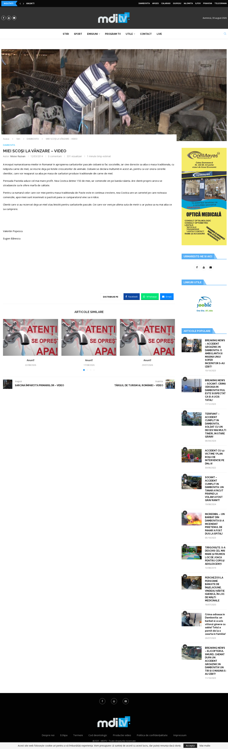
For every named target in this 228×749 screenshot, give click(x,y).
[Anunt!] (30, 337)
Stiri (66, 34)
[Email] (14, 18)
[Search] (225, 34)
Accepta (190, 745)
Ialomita (188, 3)
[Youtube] (9, 18)
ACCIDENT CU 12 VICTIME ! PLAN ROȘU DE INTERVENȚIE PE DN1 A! (214, 457)
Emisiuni (92, 34)
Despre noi (48, 735)
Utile (129, 34)
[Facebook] (3, 18)
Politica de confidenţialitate (152, 735)
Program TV (113, 34)
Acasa (6, 138)
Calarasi (165, 3)
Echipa (63, 735)
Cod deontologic (97, 735)
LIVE (159, 34)
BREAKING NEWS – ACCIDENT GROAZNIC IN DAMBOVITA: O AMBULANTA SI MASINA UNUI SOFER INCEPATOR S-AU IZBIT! (215, 353)
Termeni (78, 735)
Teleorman (220, 3)
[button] (20, 3)
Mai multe (204, 745)
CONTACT (146, 34)
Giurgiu (177, 3)
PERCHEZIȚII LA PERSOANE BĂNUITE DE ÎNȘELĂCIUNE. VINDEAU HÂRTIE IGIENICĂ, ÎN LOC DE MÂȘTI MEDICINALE (215, 589)
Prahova (207, 3)
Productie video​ (122, 735)
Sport (78, 34)
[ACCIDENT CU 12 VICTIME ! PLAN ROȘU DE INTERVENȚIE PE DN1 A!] (192, 455)
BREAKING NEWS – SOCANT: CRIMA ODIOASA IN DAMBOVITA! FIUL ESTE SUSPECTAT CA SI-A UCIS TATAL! (215, 390)
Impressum (179, 735)
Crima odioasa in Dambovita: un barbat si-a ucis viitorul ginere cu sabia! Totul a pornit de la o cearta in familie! (215, 624)
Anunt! (30, 3)
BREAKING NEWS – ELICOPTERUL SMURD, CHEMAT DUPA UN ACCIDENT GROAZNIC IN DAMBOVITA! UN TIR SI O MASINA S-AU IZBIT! (215, 661)
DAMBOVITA (144, 3)
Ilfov (198, 3)
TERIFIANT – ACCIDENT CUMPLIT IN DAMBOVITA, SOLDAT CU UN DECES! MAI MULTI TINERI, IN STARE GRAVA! (215, 425)
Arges (155, 3)
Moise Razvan (17, 156)
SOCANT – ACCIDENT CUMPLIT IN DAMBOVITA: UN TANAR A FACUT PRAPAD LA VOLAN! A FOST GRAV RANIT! (214, 489)
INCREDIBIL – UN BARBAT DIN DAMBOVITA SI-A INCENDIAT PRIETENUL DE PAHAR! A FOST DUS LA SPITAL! (215, 524)
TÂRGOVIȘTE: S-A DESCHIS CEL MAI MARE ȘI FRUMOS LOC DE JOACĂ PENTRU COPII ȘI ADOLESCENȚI (215, 555)
